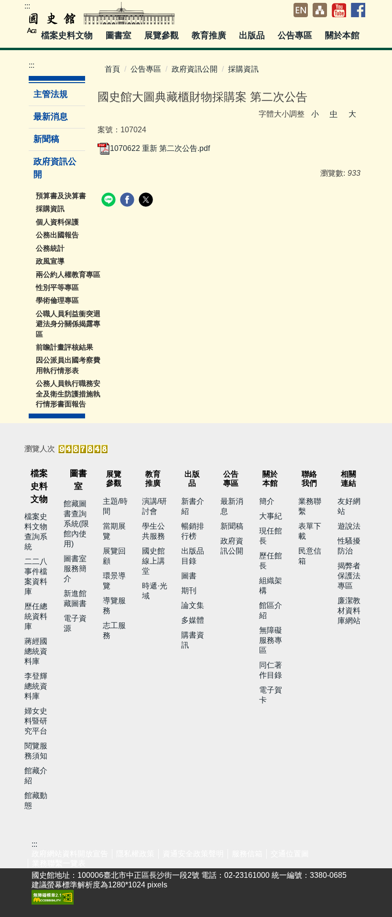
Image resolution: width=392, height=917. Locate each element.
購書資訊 (192, 640)
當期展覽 (114, 531)
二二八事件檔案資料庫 (35, 576)
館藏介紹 (35, 776)
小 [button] (315, 114)
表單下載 (309, 531)
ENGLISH (301, 10)
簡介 (266, 501)
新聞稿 (46, 139)
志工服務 (114, 630)
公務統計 (50, 248)
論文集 (192, 605)
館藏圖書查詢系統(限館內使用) (76, 524)
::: (27, 6)
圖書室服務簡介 (75, 568)
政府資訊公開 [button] (54, 168)
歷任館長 (270, 561)
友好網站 (349, 506)
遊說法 (349, 526)
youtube (339, 10)
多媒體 (192, 620)
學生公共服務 (153, 531)
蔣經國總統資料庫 (35, 651)
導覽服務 (114, 606)
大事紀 (270, 516)
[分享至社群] (109, 200)
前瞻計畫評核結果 (64, 347)
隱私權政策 (135, 854)
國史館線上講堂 (153, 561)
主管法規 (50, 94)
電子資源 (75, 623)
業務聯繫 (309, 506)
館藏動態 (35, 800)
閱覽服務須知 (35, 751)
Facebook (358, 10)
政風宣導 (50, 261)
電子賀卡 (270, 695)
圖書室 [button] (120, 35)
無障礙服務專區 (270, 640)
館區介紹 (270, 610)
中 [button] (334, 114)
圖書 (188, 576)
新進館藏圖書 (75, 598)
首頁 (112, 69)
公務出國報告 (57, 235)
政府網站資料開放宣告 (70, 854)
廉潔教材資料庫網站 (349, 611)
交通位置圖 (290, 854)
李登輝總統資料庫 (35, 686)
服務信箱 (247, 854)
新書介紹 (192, 506)
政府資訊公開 (195, 69)
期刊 (188, 590)
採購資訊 (50, 208)
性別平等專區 (57, 287)
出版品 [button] (253, 35)
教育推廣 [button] (210, 35)
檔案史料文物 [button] (68, 35)
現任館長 (270, 536)
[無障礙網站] (53, 896)
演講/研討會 (154, 506)
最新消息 (50, 116)
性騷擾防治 (349, 546)
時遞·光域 (154, 591)
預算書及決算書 (61, 196)
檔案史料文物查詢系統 (35, 531)
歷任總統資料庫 (35, 616)
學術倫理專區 (57, 300)
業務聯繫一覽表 (59, 863)
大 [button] (352, 114)
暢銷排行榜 (192, 531)
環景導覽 (114, 581)
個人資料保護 (57, 222)
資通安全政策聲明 (193, 854)
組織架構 (270, 585)
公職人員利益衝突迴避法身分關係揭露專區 (68, 323)
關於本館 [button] (343, 35)
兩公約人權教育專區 (68, 274)
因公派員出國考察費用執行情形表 (68, 365)
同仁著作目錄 (270, 670)
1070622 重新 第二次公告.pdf (160, 148)
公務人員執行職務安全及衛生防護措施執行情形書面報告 (68, 393)
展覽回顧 (114, 556)
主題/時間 (115, 506)
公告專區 (146, 69)
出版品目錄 (192, 556)
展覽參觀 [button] (162, 35)
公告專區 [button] (296, 35)
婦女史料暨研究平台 (35, 721)
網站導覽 (320, 10)
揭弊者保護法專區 (349, 576)
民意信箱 (309, 556)
